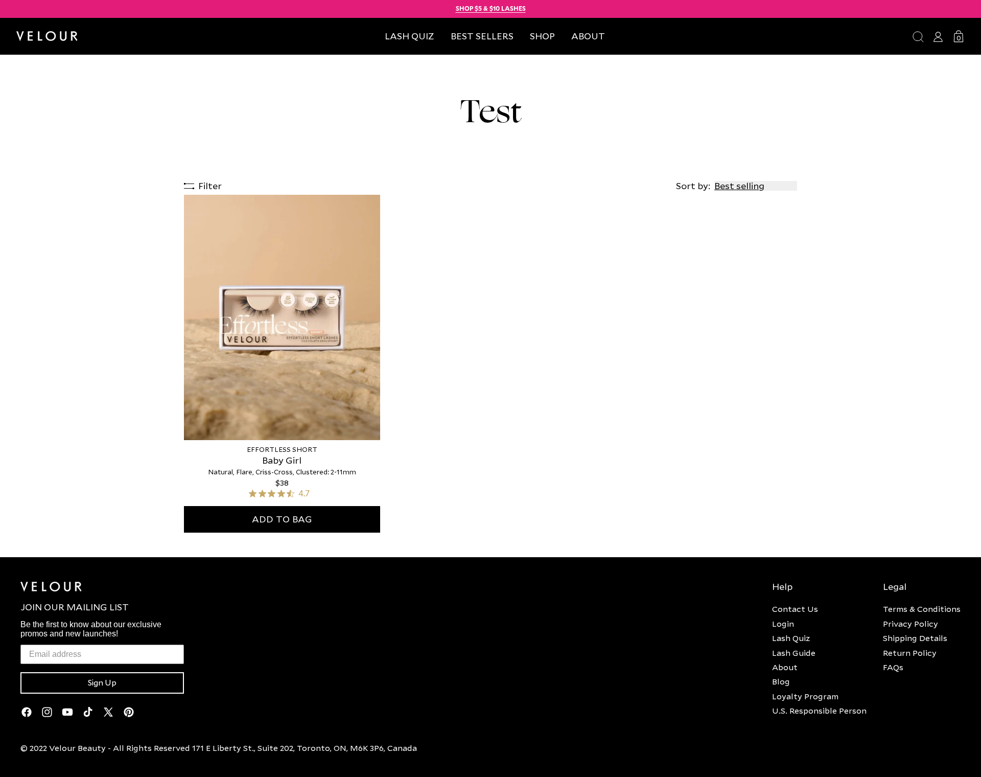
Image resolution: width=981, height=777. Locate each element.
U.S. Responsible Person (819, 710)
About (785, 667)
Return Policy (910, 653)
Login (783, 624)
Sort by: (693, 186)
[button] (542, 36)
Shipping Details (915, 638)
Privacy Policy (910, 624)
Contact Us (795, 609)
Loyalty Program (805, 696)
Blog (781, 681)
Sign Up (102, 683)
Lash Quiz (791, 638)
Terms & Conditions (922, 609)
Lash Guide (793, 653)
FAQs (893, 667)
